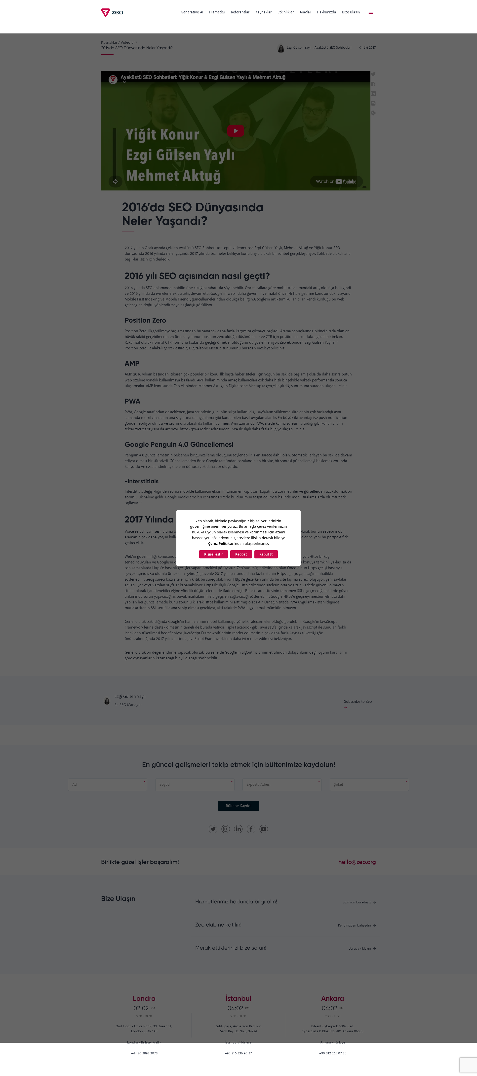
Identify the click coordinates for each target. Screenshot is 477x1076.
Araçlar (305, 12)
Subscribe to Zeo (358, 701)
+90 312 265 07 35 (332, 1053)
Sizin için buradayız (357, 902)
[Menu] (371, 12)
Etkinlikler (286, 12)
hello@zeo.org (357, 861)
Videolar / (129, 42)
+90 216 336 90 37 (238, 1053)
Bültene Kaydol (238, 806)
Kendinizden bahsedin (354, 925)
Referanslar (240, 12)
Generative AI (192, 12)
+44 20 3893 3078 (144, 1053)
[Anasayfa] (112, 12)
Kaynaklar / (110, 42)
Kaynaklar (263, 12)
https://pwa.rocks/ (195, 429)
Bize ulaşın (351, 12)
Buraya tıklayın (360, 948)
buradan (249, 348)
